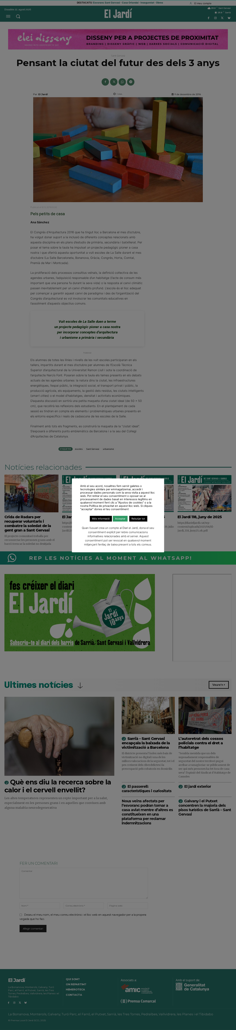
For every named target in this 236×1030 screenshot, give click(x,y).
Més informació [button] (101, 518)
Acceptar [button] (120, 518)
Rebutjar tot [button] (138, 518)
